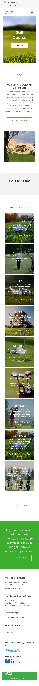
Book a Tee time (19, 120)
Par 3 (21, 207)
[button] (32, 12)
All (16, 207)
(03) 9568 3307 (16, 588)
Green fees (19, 45)
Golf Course (9, 630)
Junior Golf (9, 633)
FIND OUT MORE (19, 558)
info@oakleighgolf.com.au (14, 617)
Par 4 (27, 207)
